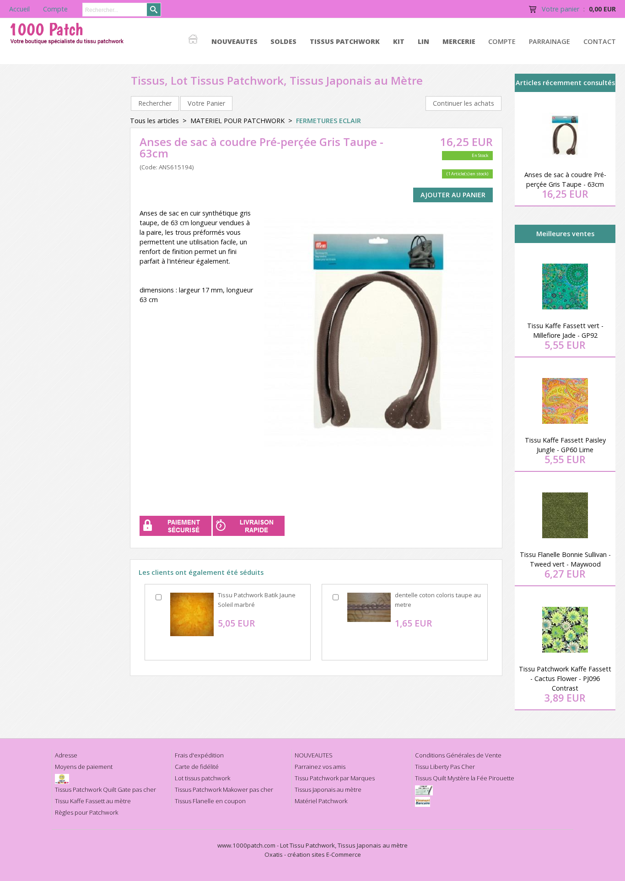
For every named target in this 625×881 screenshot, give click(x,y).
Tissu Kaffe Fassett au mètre (93, 801)
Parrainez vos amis (320, 766)
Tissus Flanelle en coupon (210, 801)
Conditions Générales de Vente (458, 755)
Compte (502, 41)
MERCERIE (458, 41)
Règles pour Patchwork (86, 812)
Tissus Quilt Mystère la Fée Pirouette (464, 778)
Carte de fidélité (197, 766)
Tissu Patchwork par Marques (335, 778)
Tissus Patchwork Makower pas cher (224, 789)
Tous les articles (154, 120)
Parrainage (549, 41)
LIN (423, 41)
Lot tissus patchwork (202, 778)
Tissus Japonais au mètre (328, 789)
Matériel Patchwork (321, 801)
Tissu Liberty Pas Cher (445, 766)
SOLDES (283, 41)
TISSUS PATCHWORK (345, 41)
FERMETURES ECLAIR (328, 120)
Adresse (66, 755)
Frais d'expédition (199, 755)
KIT (398, 41)
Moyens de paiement (84, 766)
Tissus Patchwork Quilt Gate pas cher (105, 789)
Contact (599, 41)
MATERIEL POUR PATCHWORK (237, 120)
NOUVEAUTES (234, 41)
